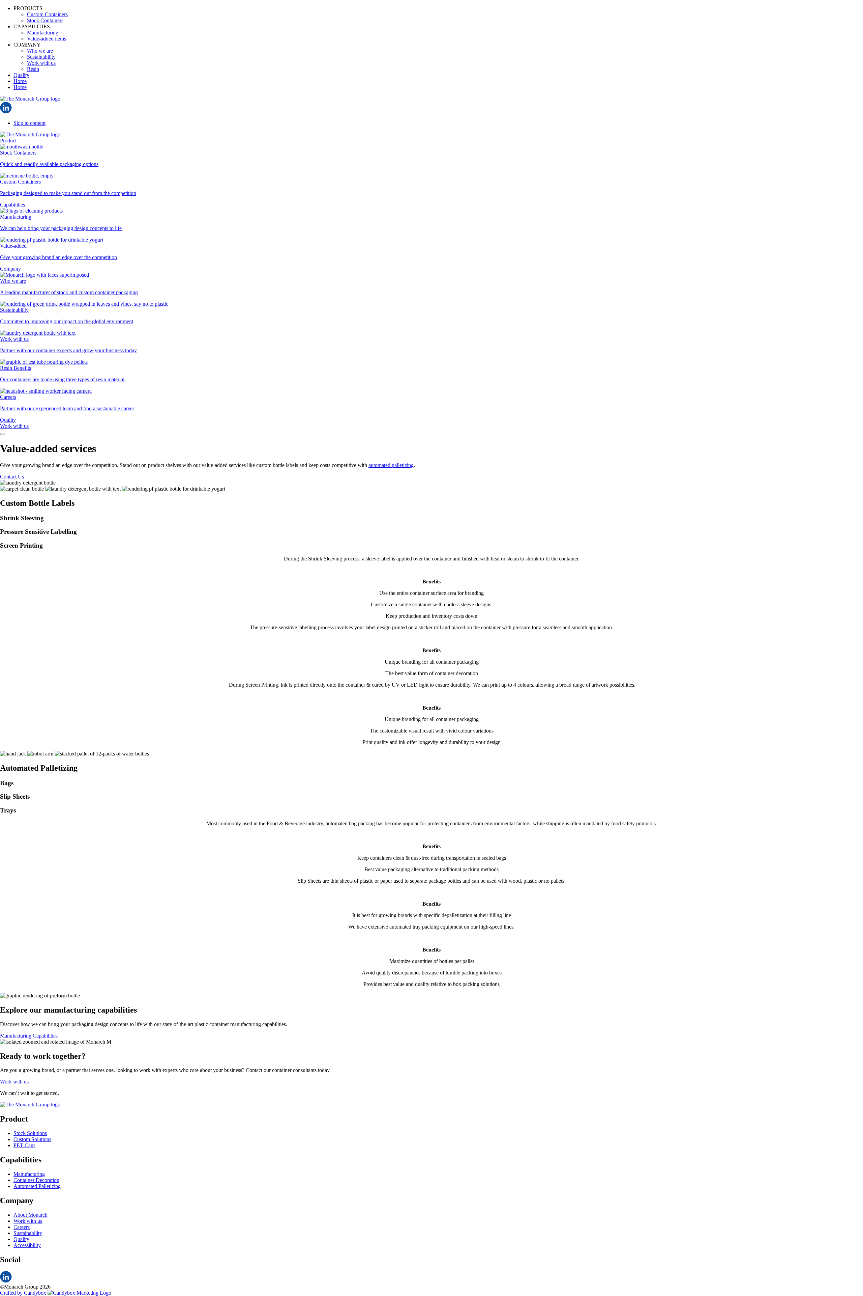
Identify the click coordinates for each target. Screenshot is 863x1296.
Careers (21, 1227)
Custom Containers (47, 14)
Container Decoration (36, 1180)
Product (8, 140)
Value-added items (46, 39)
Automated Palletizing (37, 1186)
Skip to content (29, 123)
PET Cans (24, 1145)
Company (10, 269)
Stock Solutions (30, 1133)
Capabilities (12, 205)
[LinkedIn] (6, 111)
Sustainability (41, 57)
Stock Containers (45, 20)
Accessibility (27, 1245)
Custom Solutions (32, 1139)
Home (20, 81)
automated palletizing (391, 465)
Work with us (41, 63)
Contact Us (12, 476)
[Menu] (2, 434)
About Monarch (30, 1215)
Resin (33, 69)
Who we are (40, 51)
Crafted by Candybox (24, 1293)
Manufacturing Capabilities (29, 1036)
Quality (21, 75)
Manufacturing (42, 32)
